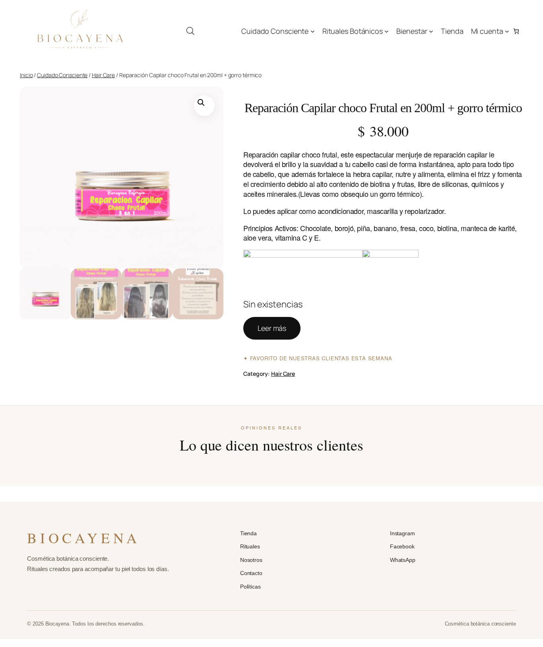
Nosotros (251, 560)
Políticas (250, 586)
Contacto (251, 573)
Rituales (250, 546)
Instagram (402, 533)
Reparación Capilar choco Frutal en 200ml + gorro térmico (383, 108)
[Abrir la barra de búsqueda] (190, 31)
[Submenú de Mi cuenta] (507, 31)
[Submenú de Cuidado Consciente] (312, 31)
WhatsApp (402, 560)
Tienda (248, 533)
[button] (204, 105)
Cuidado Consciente (62, 75)
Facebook (402, 546)
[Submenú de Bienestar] (431, 31)
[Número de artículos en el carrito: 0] (516, 31)
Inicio (26, 75)
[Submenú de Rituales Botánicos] (386, 31)
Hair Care (103, 75)
